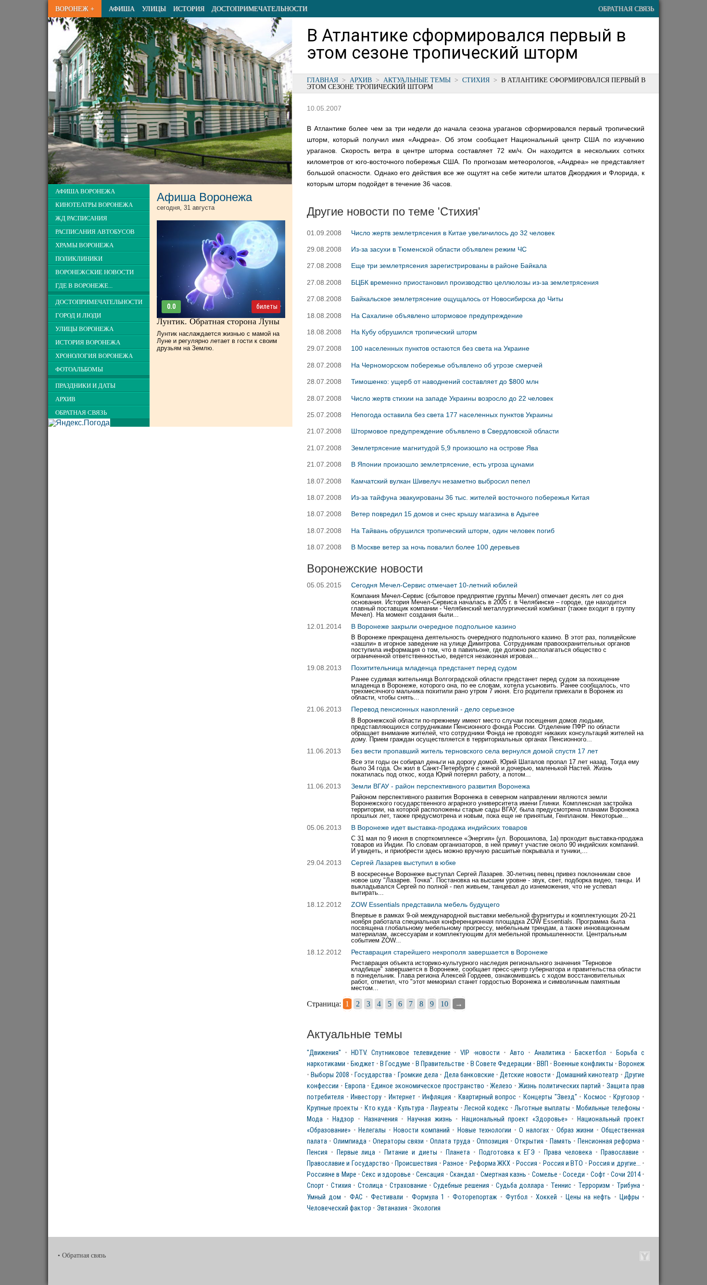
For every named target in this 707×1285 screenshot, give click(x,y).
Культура (411, 1108)
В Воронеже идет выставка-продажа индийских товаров (439, 827)
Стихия (476, 80)
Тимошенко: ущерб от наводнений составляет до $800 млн (445, 381)
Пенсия (317, 1152)
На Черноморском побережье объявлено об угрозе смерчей (447, 365)
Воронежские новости (94, 272)
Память (560, 1141)
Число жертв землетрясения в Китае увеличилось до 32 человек (453, 233)
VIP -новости (480, 1053)
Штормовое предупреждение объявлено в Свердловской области (455, 431)
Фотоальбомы (79, 369)
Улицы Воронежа (84, 329)
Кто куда (378, 1108)
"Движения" (324, 1053)
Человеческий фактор (339, 1208)
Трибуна (628, 1186)
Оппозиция (492, 1141)
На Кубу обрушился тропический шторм (414, 332)
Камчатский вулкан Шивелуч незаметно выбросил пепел (440, 481)
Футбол (516, 1197)
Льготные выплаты (542, 1108)
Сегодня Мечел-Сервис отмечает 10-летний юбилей (434, 585)
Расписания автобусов (95, 232)
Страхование (408, 1186)
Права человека (568, 1152)
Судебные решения (461, 1186)
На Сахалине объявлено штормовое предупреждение (437, 315)
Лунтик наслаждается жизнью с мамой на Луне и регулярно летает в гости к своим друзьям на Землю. (218, 341)
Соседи (574, 1174)
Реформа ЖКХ (489, 1163)
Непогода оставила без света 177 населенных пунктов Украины (452, 415)
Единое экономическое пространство (427, 1086)
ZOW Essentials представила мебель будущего (425, 904)
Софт (598, 1174)
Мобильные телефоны (608, 1108)
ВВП (542, 1064)
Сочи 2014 (625, 1174)
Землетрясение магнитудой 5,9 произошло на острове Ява (444, 448)
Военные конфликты (583, 1064)
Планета (458, 1152)
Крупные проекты (332, 1108)
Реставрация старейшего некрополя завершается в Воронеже (449, 952)
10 (444, 1004)
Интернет (402, 1097)
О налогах (534, 1130)
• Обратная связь (82, 1255)
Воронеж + (74, 9)
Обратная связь (626, 9)
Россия (526, 1163)
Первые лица (356, 1152)
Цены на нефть (588, 1197)
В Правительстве (440, 1064)
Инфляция (436, 1097)
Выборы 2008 (330, 1075)
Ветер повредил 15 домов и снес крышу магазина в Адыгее (445, 514)
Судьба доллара (520, 1186)
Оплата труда (450, 1141)
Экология (427, 1208)
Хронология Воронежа (94, 356)
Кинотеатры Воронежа (94, 205)
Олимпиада (349, 1141)
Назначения (381, 1119)
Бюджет (363, 1064)
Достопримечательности (259, 9)
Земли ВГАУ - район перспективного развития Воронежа (440, 786)
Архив (361, 80)
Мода (315, 1119)
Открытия (529, 1141)
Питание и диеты (410, 1152)
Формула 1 (428, 1197)
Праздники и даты (85, 385)
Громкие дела (418, 1075)
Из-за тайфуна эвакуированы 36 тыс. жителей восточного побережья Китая (470, 497)
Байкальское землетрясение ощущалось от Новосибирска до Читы (457, 299)
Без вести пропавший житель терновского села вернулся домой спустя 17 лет (474, 751)
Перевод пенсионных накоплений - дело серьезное (433, 709)
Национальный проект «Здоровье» (515, 1119)
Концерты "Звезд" (550, 1097)
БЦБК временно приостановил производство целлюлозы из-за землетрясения (475, 282)
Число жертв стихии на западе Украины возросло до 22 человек (452, 398)
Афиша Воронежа (85, 191)
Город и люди (78, 315)
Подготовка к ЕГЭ (507, 1152)
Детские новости (525, 1075)
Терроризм (594, 1186)
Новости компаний (421, 1130)
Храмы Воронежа (84, 245)
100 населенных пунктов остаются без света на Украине (440, 348)
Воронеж (631, 1064)
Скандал (462, 1174)
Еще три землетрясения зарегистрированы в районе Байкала (449, 265)
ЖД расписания (81, 218)
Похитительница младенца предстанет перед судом (434, 668)
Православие (620, 1152)
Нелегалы (372, 1130)
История (188, 9)
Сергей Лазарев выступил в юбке (403, 862)
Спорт (315, 1186)
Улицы (154, 9)
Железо (501, 1086)
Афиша (122, 9)
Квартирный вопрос (487, 1097)
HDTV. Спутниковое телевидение (401, 1053)
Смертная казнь (503, 1174)
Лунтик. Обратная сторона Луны (218, 321)
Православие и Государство (348, 1163)
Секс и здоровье (386, 1174)
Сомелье (544, 1174)
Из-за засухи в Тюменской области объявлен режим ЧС (439, 249)
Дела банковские (469, 1075)
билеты (267, 306)
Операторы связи (398, 1141)
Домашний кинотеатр (587, 1075)
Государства (373, 1075)
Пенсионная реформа (609, 1141)
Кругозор (626, 1097)
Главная (322, 80)
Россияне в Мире (331, 1174)
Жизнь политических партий (559, 1086)
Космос (595, 1097)
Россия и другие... (615, 1163)
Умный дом (324, 1197)
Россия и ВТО (563, 1163)
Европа (355, 1086)
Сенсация (430, 1174)
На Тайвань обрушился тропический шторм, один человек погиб (453, 530)
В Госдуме (395, 1064)
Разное (453, 1163)
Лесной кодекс (486, 1108)
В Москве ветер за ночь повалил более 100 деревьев (435, 547)
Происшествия (416, 1163)
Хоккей (546, 1197)
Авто (517, 1053)
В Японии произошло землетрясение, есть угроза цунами (442, 464)
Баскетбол (590, 1053)
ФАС (356, 1197)
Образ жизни (575, 1130)
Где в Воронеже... (84, 285)
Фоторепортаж (475, 1197)
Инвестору (366, 1097)
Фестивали (387, 1197)
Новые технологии (484, 1130)
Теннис (561, 1186)
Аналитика (549, 1053)
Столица (370, 1186)
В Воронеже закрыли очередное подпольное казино (433, 626)
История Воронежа (87, 342)
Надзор (343, 1119)
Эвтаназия (392, 1208)
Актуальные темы (417, 80)
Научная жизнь (429, 1119)
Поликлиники (78, 258)
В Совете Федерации (500, 1064)
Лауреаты (444, 1108)
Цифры (629, 1197)
